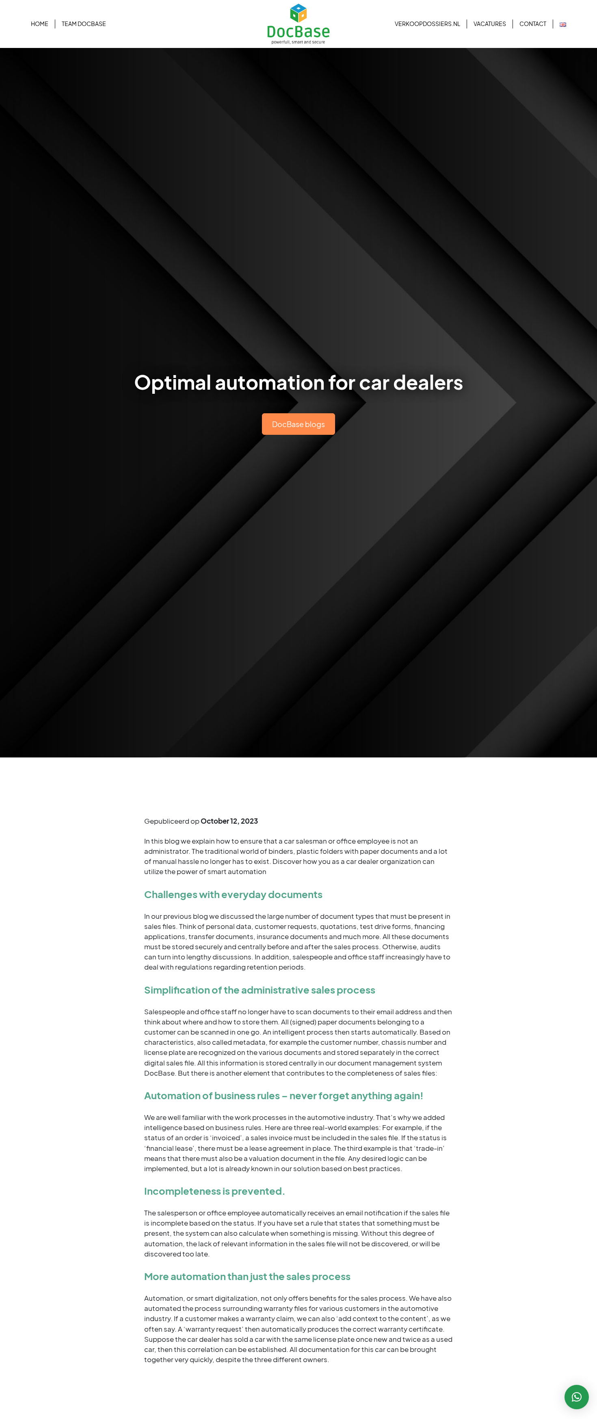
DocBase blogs (298, 424)
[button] (577, 1397)
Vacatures (490, 23)
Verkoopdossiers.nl (427, 23)
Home (39, 23)
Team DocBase (84, 23)
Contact (532, 23)
